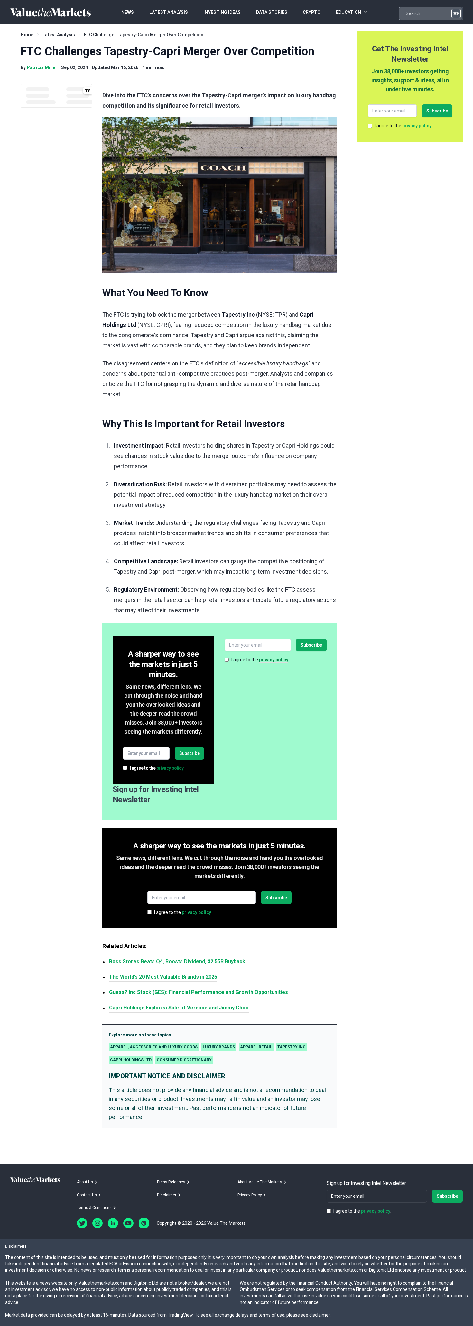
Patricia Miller (42, 67)
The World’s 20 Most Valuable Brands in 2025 (163, 977)
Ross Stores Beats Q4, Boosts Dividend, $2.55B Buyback (177, 961)
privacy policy (169, 768)
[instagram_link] (97, 1223)
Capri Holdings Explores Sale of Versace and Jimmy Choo (179, 1008)
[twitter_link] (82, 1223)
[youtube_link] (128, 1223)
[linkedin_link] (113, 1223)
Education (348, 12)
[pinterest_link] (144, 1223)
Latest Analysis (58, 34)
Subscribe (189, 753)
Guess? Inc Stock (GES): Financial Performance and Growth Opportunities (198, 992)
